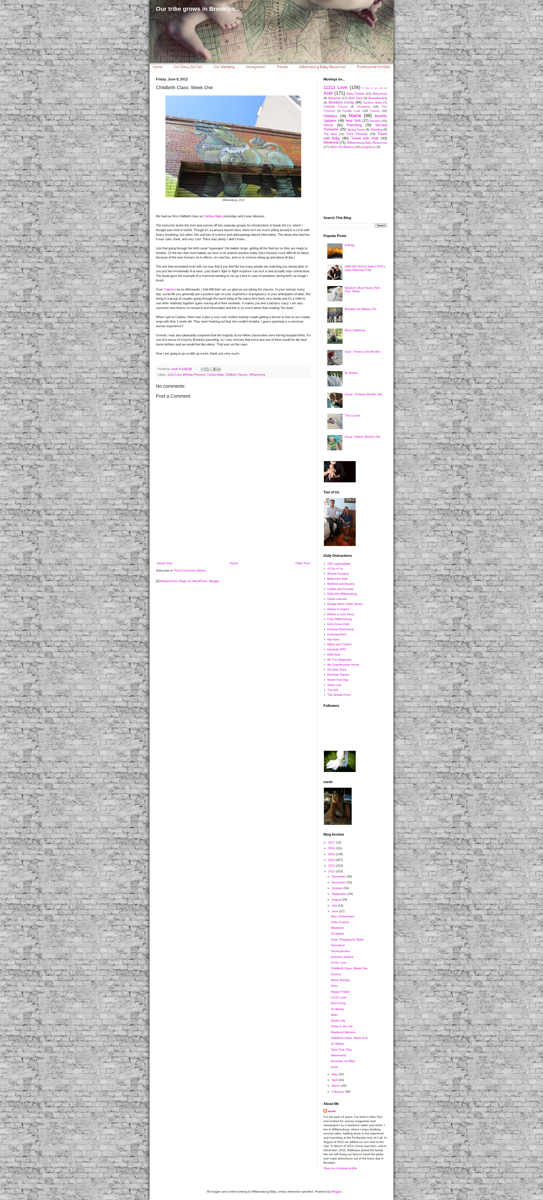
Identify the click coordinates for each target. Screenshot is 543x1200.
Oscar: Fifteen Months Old (362, 436)
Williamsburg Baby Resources (322, 67)
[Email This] (203, 369)
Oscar (328, 125)
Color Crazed (340, 922)
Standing (376, 129)
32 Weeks (337, 1009)
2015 (332, 854)
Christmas (363, 106)
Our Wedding (224, 67)
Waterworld (338, 1055)
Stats (334, 1014)
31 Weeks (337, 1043)
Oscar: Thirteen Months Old (363, 394)
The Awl (332, 690)
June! (334, 1067)
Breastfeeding (377, 98)
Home (157, 67)
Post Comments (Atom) (190, 570)
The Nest (330, 134)
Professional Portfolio (373, 67)
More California (355, 330)
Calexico (170, 289)
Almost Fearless (338, 573)
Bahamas (334, 98)
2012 (332, 871)
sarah (332, 1111)
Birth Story (355, 98)
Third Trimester (357, 134)
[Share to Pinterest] (219, 369)
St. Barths (351, 373)
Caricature (338, 945)
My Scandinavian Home (343, 664)
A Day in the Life (372, 88)
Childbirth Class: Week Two (349, 968)
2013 (332, 865)
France (374, 110)
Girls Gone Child (338, 624)
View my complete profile (340, 1168)
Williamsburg (257, 374)
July (335, 905)
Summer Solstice (342, 957)
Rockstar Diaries (338, 674)
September (339, 893)
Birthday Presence (194, 374)
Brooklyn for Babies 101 (361, 309)
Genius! (336, 974)
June (335, 911)
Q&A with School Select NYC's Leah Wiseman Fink (365, 268)
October (337, 888)
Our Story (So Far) (188, 67)
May (335, 1074)
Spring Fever (356, 129)
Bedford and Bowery (341, 583)
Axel (328, 93)
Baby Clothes (356, 93)
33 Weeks (337, 933)
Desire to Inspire (338, 609)
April (335, 1080)
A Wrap (349, 245)
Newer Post (164, 563)
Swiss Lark (334, 684)
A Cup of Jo (335, 568)
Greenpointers (337, 634)
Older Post (302, 563)
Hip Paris (333, 639)
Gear (334, 985)
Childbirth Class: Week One (349, 1038)
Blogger (337, 1191)
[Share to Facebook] (215, 369)
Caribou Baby (212, 216)
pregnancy (368, 147)
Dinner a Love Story (340, 614)
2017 (332, 842)
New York (353, 121)
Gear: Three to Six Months (362, 351)
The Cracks (352, 415)
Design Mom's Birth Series (345, 604)
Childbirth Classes (236, 374)
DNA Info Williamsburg (342, 593)
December (339, 876)
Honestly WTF (336, 649)
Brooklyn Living (341, 102)
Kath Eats (333, 654)
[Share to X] (211, 369)
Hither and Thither (339, 644)
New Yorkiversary (342, 916)
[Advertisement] (233, 525)
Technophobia (340, 951)
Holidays (330, 116)
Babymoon (380, 93)
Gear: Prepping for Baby (347, 939)
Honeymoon (255, 67)
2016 (332, 848)
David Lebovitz (337, 599)
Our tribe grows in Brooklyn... (198, 9)
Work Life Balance (342, 147)
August (337, 899)
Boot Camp (338, 1003)
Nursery (375, 120)
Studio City (338, 1020)
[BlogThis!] (207, 369)
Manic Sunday (340, 980)
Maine (355, 115)
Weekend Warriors (343, 1032)
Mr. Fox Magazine (339, 659)
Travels (282, 67)
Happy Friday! (340, 991)
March (336, 1085)
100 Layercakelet (338, 563)
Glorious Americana (340, 629)
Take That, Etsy (341, 1049)
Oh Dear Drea (336, 669)
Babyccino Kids (337, 578)
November (339, 882)
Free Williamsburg (339, 619)
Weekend (330, 142)
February (338, 1091)
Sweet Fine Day (337, 679)
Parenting (354, 125)
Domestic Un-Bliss (343, 1061)
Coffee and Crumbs (340, 589)
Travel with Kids (365, 138)
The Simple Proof (339, 694)
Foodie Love (351, 110)
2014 (332, 860)
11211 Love (174, 374)
